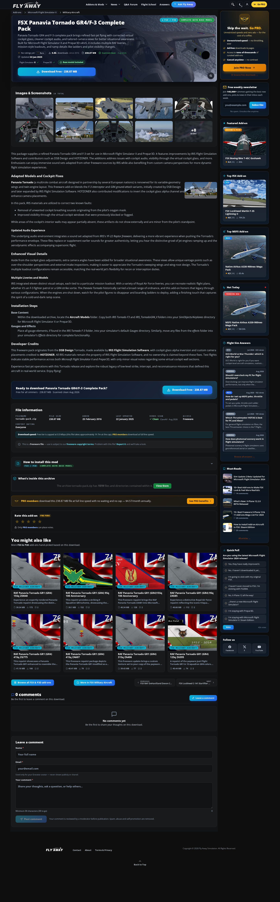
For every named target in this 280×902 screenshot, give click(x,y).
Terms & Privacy (103, 850)
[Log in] (247, 4)
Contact (77, 850)
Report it (121, 444)
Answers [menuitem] (164, 4)
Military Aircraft (71, 12)
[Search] (233, 4)
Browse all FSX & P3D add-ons (34, 682)
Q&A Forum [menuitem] (131, 4)
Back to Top (140, 864)
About (88, 850)
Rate (42, 53)
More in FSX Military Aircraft (96, 682)
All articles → (245, 538)
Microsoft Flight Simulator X (42, 12)
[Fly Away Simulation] (27, 4)
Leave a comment (205, 697)
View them (162, 485)
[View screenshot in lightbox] (210, 75)
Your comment (24, 780)
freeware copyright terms (80, 444)
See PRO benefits (198, 500)
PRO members (119, 434)
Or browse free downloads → (244, 75)
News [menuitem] (114, 4)
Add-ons (17, 12)
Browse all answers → (244, 456)
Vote (228, 627)
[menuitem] (183, 4)
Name (20, 748)
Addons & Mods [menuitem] (95, 4)
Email (19, 762)
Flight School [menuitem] (148, 4)
